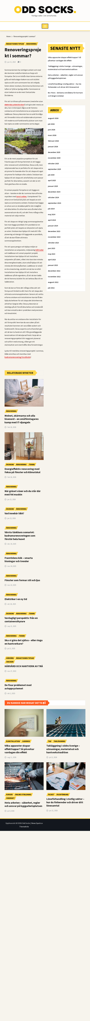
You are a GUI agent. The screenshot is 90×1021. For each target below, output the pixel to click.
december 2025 (54, 152)
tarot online (21, 196)
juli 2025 (51, 175)
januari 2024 (53, 225)
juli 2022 (51, 288)
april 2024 (52, 220)
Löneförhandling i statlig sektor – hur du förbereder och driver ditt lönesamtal (65, 802)
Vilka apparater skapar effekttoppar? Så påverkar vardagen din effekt (19, 749)
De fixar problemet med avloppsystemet (18, 686)
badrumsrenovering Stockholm (18, 357)
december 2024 (54, 192)
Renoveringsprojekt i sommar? (24, 36)
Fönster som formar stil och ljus (22, 580)
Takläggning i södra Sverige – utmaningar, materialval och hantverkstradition (63, 749)
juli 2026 (51, 124)
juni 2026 (51, 129)
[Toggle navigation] (45, 26)
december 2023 (54, 231)
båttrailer (40, 250)
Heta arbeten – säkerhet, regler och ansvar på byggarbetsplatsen (23, 804)
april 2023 (52, 259)
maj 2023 (51, 254)
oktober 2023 (53, 242)
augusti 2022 (53, 282)
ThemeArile (24, 826)
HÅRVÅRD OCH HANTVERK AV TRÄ (24, 666)
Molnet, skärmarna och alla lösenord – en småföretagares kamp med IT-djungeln (22, 419)
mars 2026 (52, 135)
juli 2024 (51, 208)
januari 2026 (53, 146)
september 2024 (54, 203)
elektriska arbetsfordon (14, 104)
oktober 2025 (53, 163)
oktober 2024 (53, 197)
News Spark (36, 823)
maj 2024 (51, 214)
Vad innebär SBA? (14, 513)
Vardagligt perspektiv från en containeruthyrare (21, 619)
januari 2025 (53, 186)
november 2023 (54, 237)
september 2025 (54, 169)
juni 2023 (51, 248)
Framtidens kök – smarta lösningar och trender (19, 559)
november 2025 (54, 158)
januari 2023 (53, 265)
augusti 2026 (53, 118)
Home (8, 36)
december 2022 (54, 271)
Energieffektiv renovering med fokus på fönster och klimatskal (22, 470)
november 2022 (54, 276)
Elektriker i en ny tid (16, 599)
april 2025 (52, 180)
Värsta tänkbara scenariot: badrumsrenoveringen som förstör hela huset (20, 536)
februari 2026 (53, 141)
